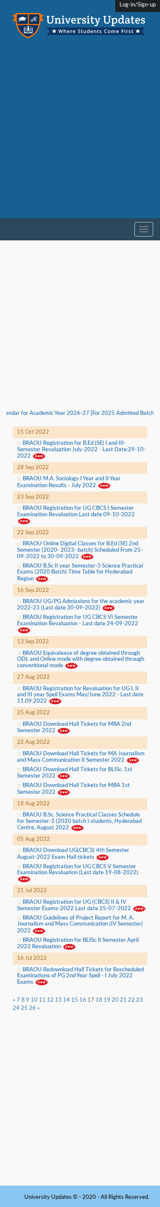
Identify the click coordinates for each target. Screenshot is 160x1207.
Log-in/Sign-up (137, 5)
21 (123, 1000)
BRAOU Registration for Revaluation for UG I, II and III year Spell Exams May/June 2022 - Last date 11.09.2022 (80, 695)
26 (32, 1008)
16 (82, 1000)
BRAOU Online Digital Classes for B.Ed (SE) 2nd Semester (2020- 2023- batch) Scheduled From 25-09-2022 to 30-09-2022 (80, 550)
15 (74, 1000)
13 (58, 1000)
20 (115, 1000)
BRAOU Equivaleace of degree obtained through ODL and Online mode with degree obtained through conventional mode (80, 660)
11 (42, 1000)
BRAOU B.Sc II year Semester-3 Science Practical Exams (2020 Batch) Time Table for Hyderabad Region (80, 572)
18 (99, 1000)
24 (16, 1008)
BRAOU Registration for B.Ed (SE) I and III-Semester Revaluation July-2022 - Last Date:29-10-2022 (81, 450)
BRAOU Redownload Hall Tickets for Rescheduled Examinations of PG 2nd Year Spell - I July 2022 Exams (80, 976)
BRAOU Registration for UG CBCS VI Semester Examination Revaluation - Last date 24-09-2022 (77, 620)
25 (24, 1008)
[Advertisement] (80, 135)
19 (107, 1000)
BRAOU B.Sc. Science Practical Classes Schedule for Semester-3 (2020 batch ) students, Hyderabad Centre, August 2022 (79, 821)
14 (66, 1000)
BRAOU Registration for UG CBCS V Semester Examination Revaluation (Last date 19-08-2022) (77, 870)
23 (139, 1000)
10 (34, 1000)
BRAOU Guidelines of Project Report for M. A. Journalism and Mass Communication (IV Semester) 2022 (80, 924)
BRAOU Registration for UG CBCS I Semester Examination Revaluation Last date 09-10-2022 (76, 511)
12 (50, 1000)
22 (131, 1000)
